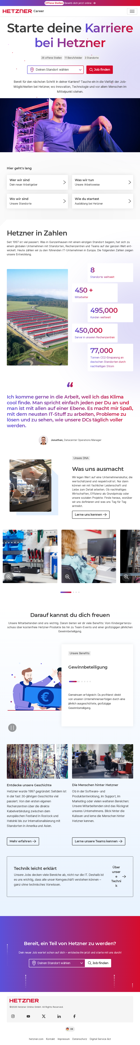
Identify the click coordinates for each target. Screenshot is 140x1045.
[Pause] (12, 728)
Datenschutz (79, 1038)
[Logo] (70, 1000)
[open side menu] (132, 11)
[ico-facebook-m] (74, 1016)
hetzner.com (36, 1038)
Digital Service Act (100, 1038)
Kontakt (50, 1038)
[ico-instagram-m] (13, 1016)
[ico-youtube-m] (28, 1016)
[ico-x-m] (43, 1016)
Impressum (64, 1038)
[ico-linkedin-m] (59, 1016)
